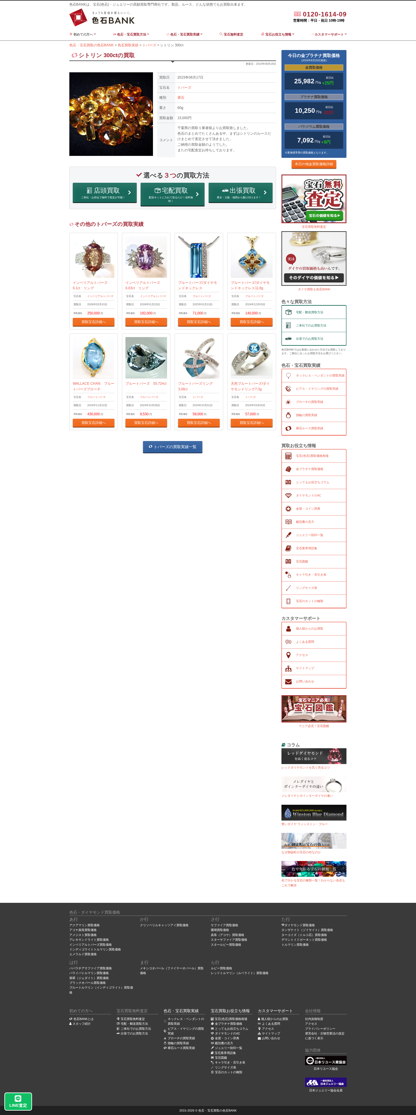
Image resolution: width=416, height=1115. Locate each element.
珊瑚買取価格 (220, 930)
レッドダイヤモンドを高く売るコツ (305, 767)
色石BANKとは (83, 1019)
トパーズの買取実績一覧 (175, 447)
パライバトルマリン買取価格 (89, 973)
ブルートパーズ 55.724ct (145, 383)
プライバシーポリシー (320, 1028)
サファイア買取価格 (224, 925)
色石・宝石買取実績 (184, 34)
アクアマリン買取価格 (84, 925)
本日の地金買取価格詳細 (314, 164)
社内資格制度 (314, 1019)
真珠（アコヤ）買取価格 (227, 935)
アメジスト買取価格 (83, 935)
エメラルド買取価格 (83, 954)
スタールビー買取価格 (226, 944)
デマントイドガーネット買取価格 (304, 939)
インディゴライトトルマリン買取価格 (95, 949)
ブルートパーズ (202, 296)
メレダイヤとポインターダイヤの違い (307, 795)
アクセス (311, 1023)
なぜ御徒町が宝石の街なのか (301, 852)
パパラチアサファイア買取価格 (90, 968)
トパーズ (184, 87)
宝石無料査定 (234, 34)
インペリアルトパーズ (100, 296)
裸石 (180, 97)
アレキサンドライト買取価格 (89, 939)
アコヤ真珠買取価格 (83, 930)
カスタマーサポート (330, 34)
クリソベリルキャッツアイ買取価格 (164, 925)
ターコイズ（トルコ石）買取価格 (304, 935)
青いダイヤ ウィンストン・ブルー (304, 824)
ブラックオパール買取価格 (87, 982)
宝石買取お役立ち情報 (230, 1011)
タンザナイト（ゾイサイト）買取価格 (307, 930)
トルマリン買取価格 (295, 944)
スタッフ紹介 (82, 1023)
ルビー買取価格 (221, 968)
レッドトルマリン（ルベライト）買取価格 (239, 973)
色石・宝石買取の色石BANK (217, 1110)
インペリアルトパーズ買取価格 (90, 944)
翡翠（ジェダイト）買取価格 (89, 978)
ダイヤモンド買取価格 (299, 925)
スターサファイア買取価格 (229, 939)
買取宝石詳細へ (93, 322)
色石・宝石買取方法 (131, 34)
